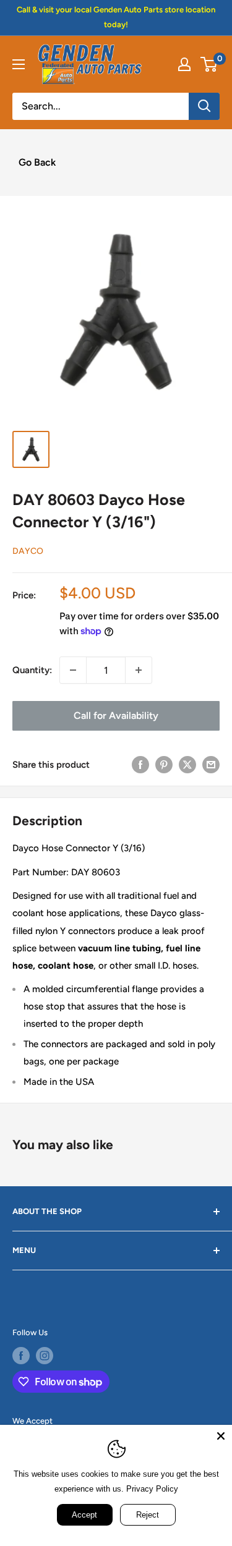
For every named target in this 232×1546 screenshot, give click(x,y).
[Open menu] (18, 64)
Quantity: (32, 670)
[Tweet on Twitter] (187, 764)
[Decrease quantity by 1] (73, 670)
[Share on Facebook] (140, 764)
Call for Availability (116, 715)
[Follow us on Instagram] (44, 1355)
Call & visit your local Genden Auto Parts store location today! (116, 17)
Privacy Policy (152, 1488)
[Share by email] (211, 764)
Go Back (37, 162)
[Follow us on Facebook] (21, 1355)
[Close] (221, 1436)
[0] (209, 64)
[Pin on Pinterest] (164, 764)
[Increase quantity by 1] (139, 670)
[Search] (204, 106)
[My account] (184, 64)
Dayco (27, 551)
